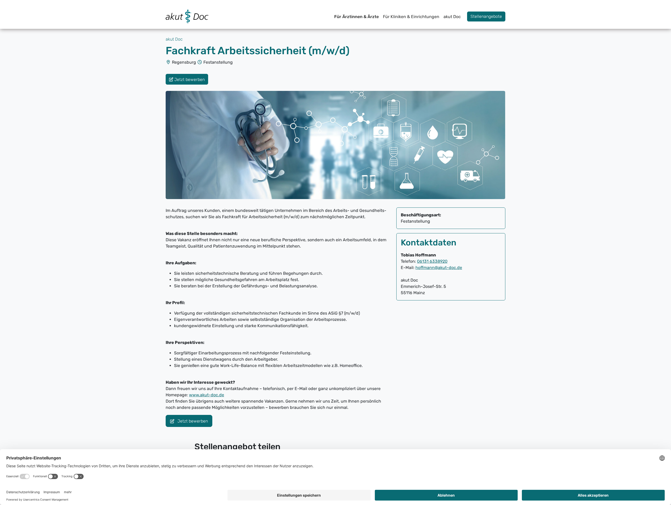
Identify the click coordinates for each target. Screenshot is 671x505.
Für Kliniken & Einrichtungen (411, 16)
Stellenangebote (486, 16)
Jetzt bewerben (192, 421)
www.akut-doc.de (206, 394)
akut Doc (452, 16)
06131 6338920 (432, 261)
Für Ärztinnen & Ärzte (356, 16)
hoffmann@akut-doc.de (438, 267)
